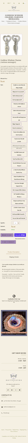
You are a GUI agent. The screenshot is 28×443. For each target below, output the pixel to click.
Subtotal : (3, 226)
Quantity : (3, 222)
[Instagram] (15, 389)
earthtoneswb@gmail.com (9, 406)
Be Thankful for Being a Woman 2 (19, 195)
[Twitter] (7, 389)
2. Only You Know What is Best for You (19, 171)
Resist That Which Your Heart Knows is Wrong (19, 178)
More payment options (20, 238)
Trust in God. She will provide (19, 140)
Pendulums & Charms (11, 21)
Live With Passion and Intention (19, 154)
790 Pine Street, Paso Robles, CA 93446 (12, 400)
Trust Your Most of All (18, 159)
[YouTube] (19, 389)
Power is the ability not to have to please (19, 133)
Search (2, 429)
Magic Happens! (16, 124)
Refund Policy (16, 429)
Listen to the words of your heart (19, 112)
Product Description (13, 252)
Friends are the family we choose (19, 105)
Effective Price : (4, 78)
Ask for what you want (17, 95)
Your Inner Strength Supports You (19, 185)
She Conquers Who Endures (19, 190)
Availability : (3, 229)
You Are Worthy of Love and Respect (19, 164)
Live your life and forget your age (19, 119)
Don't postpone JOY (17, 99)
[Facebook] (11, 389)
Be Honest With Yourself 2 (18, 214)
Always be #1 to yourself (18, 91)
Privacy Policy (9, 429)
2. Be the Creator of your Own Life (19, 209)
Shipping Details (14, 257)
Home (3, 21)
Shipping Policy (23, 429)
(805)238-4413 (6, 412)
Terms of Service (14, 431)
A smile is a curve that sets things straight (19, 86)
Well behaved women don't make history (19, 147)
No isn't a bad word (17, 128)
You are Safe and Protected (19, 218)
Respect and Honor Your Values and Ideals (19, 202)
